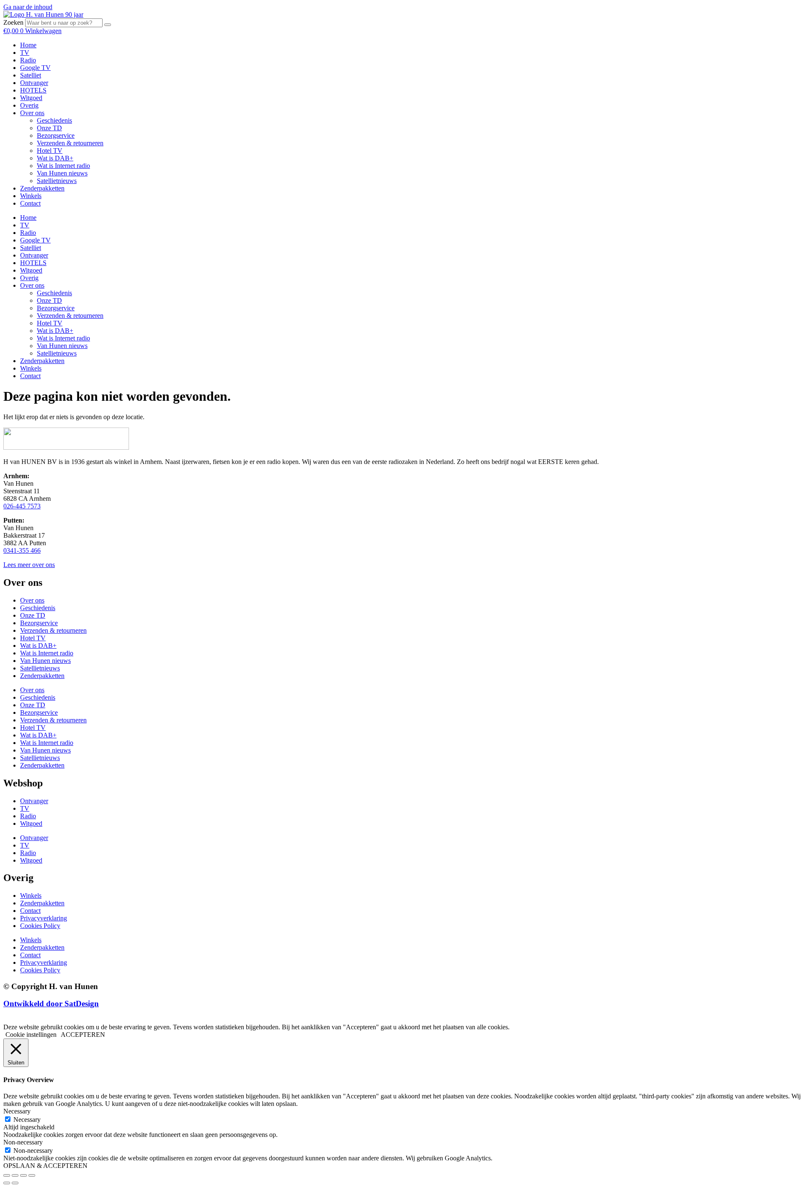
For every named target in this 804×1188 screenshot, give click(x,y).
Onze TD (49, 127)
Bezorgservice (56, 135)
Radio (28, 60)
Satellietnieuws (57, 180)
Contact (30, 203)
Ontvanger (34, 82)
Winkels (30, 195)
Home (28, 45)
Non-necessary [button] (23, 1142)
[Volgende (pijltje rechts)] (15, 1183)
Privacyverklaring (43, 918)
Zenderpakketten (42, 188)
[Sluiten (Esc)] (31, 1175)
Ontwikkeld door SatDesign (51, 1003)
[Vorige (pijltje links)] (6, 1183)
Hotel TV (49, 150)
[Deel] (23, 1175)
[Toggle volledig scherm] (15, 1175)
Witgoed (31, 97)
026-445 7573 (22, 506)
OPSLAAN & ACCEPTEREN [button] (45, 1165)
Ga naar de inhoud (27, 6)
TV (24, 52)
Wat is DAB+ (55, 158)
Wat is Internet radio (63, 165)
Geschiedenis (54, 120)
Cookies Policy (40, 925)
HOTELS (33, 90)
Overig (29, 105)
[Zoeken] (107, 24)
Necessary (27, 1119)
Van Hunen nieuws (62, 173)
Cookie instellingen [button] (31, 1034)
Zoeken (13, 22)
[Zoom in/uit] (6, 1175)
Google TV (35, 67)
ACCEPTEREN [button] (83, 1034)
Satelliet (30, 75)
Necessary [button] (17, 1111)
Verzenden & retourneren (70, 143)
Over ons (32, 112)
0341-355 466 (22, 550)
